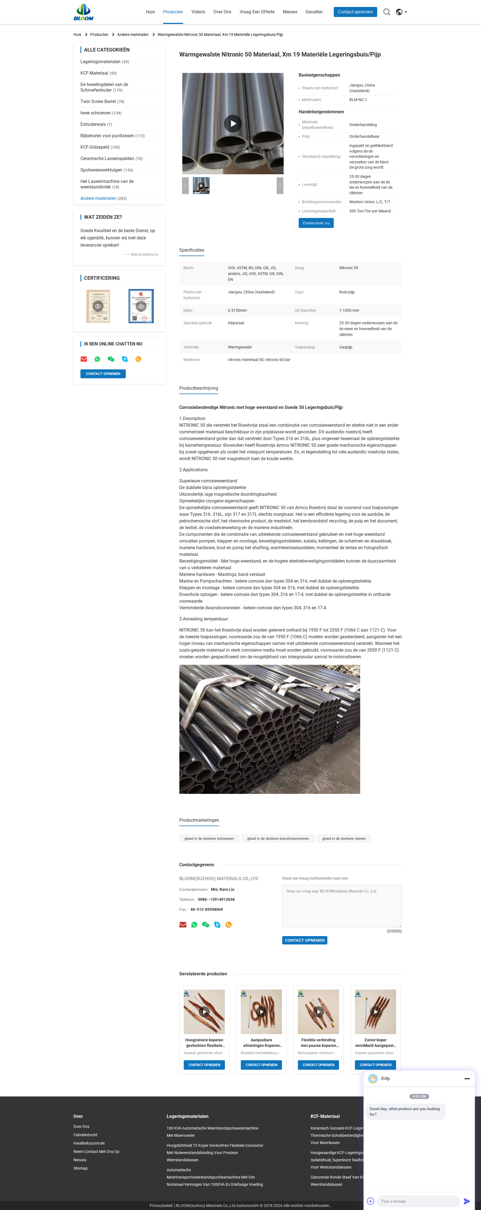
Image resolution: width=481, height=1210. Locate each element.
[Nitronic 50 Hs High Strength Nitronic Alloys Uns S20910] (233, 123)
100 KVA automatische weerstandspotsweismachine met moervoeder (212, 1132)
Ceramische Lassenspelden (111, 158)
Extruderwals (96, 124)
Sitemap (80, 1168)
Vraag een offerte (257, 11)
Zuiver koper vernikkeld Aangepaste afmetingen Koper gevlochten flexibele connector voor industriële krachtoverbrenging (375, 1043)
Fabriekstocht (85, 1135)
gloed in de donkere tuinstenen (209, 838)
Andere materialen (133, 34)
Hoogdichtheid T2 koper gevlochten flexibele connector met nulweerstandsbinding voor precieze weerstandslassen (215, 1152)
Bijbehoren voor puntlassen (112, 135)
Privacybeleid (161, 1205)
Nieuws (290, 11)
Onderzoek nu (316, 223)
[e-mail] (83, 359)
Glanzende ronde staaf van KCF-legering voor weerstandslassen (351, 1181)
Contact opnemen (355, 11)
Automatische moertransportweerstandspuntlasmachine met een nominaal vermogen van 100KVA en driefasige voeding (215, 1177)
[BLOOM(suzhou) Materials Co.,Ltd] (104, 12)
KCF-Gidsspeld (100, 147)
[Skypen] (217, 924)
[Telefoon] (138, 359)
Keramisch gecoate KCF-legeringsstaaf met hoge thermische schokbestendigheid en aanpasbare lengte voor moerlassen (358, 1135)
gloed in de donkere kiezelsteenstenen (278, 838)
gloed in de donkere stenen (344, 838)
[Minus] (467, 1078)
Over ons (222, 11)
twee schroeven (101, 113)
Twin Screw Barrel (102, 101)
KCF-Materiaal (98, 73)
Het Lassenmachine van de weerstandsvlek (107, 184)
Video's (198, 11)
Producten (173, 11)
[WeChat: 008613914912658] (111, 359)
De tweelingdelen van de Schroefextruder (104, 87)
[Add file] (371, 1201)
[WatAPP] (194, 924)
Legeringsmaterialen (104, 61)
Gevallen (314, 11)
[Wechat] (205, 924)
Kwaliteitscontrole (89, 1143)
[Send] (467, 1201)
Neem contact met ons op (96, 1151)
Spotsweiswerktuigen (106, 170)
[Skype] (124, 359)
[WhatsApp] (97, 359)
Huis (150, 11)
